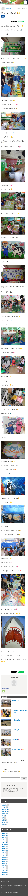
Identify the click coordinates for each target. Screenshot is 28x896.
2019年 (4, 848)
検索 (24, 778)
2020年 (4, 846)
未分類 (3, 822)
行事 (3, 16)
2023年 (4, 840)
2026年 (4, 833)
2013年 (4, 861)
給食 (3, 824)
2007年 (4, 874)
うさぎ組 (4, 805)
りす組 (3, 813)
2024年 (4, 837)
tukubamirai (8, 8)
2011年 (4, 866)
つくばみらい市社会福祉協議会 (9, 885)
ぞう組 (3, 807)
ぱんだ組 (4, 809)
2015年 (4, 857)
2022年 (4, 842)
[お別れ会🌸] (10, 745)
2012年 (4, 863)
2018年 (4, 850)
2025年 (4, 835)
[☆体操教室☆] (10, 726)
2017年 (4, 853)
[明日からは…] (10, 706)
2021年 (4, 844)
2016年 (4, 855)
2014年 (4, 859)
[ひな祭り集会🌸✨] (12, 755)
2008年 (4, 872)
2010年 (4, 868)
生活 (3, 815)
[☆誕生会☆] (10, 735)
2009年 (4, 870)
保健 (3, 818)
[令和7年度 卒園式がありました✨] (14, 716)
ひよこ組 (4, 811)
